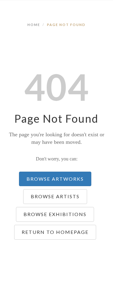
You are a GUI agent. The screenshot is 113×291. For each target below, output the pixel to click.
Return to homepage (55, 232)
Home (33, 25)
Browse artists (55, 196)
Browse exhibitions (55, 214)
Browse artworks (55, 179)
